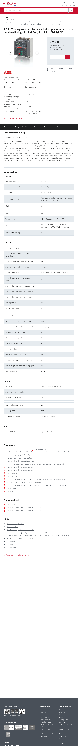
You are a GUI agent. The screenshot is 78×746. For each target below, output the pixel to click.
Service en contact (65, 724)
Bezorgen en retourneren (63, 721)
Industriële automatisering (45, 711)
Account (62, 717)
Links (59, 127)
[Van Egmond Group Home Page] (11, 3)
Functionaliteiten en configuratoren (66, 728)
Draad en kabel (45, 722)
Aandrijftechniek (46, 729)
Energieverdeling (46, 720)
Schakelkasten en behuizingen (46, 726)
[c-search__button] (70, 10)
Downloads (38, 127)
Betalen (61, 715)
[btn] (67, 57)
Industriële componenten (45, 716)
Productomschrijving (11, 127)
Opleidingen (63, 736)
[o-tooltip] (58, 57)
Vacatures (62, 739)
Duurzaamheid (49, 127)
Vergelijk (52, 71)
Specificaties (26, 127)
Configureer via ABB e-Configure (60, 68)
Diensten (62, 734)
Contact (61, 710)
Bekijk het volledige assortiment (47, 735)
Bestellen (62, 712)
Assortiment (45, 706)
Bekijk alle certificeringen (13, 715)
